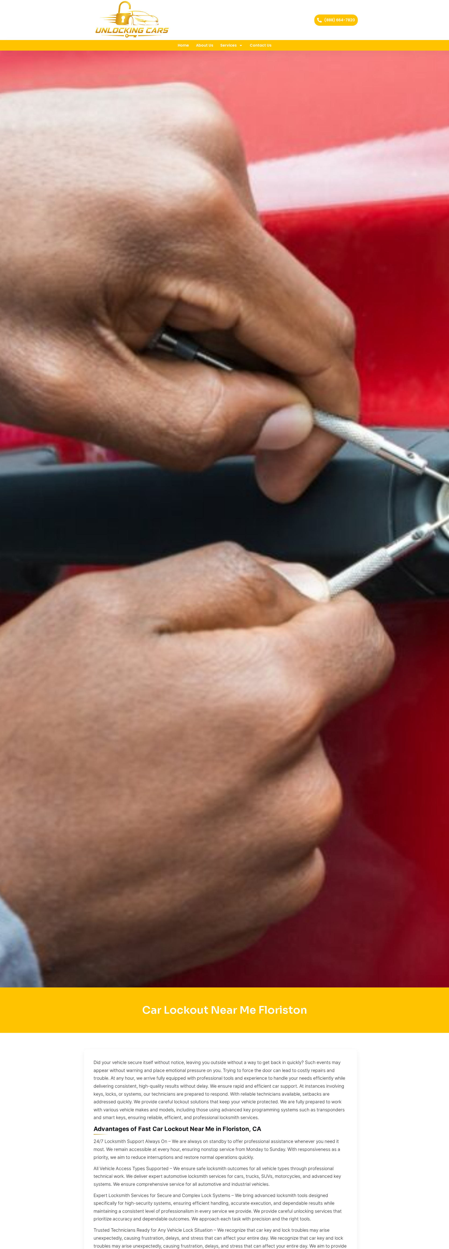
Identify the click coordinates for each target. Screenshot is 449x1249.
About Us (204, 45)
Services (228, 45)
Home (183, 45)
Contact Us (261, 45)
